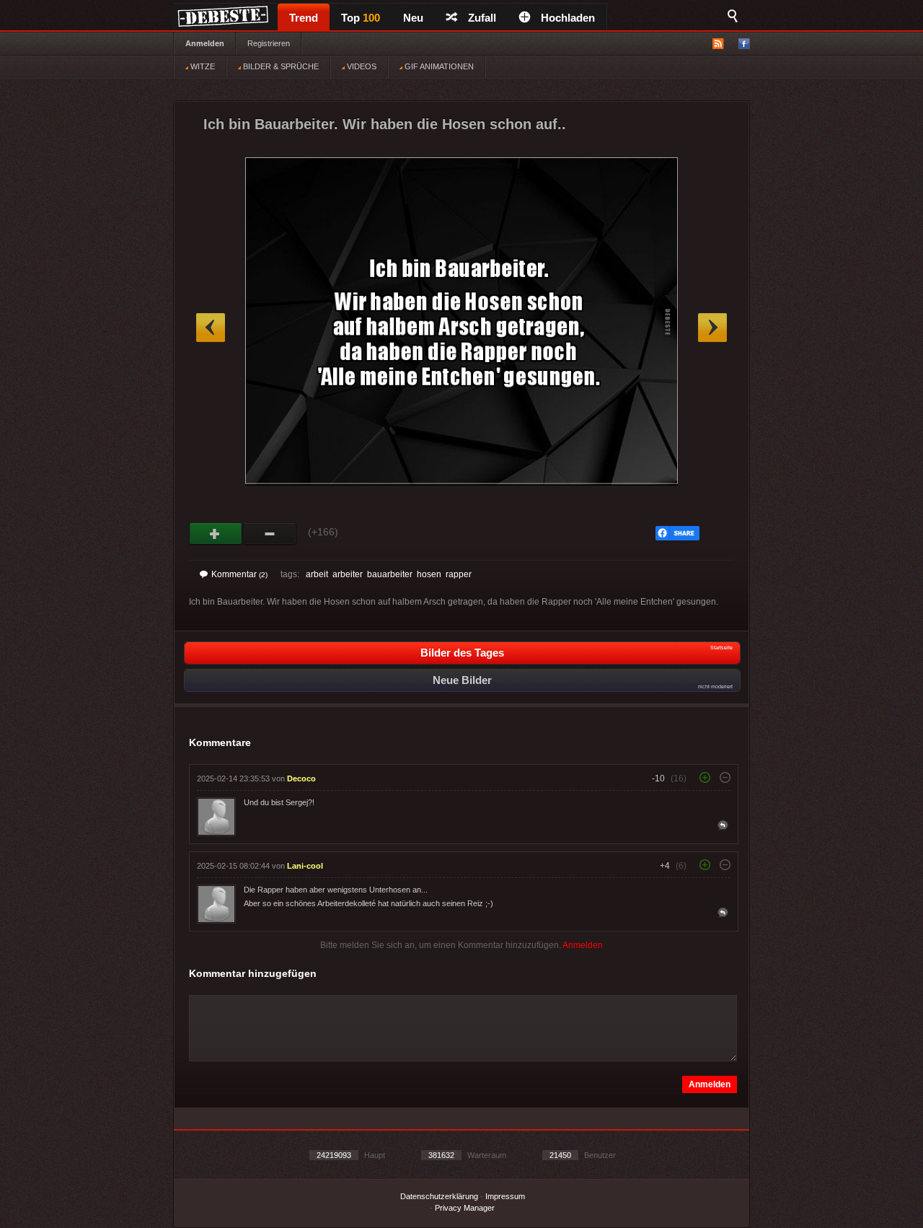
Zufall (482, 18)
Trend (303, 18)
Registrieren (268, 43)
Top (360, 18)
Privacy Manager (465, 1207)
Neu (413, 18)
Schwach (270, 533)
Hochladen (568, 18)
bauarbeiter (389, 574)
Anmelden (204, 43)
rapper (459, 574)
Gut (216, 533)
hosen (429, 574)
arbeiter (347, 574)
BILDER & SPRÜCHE (280, 66)
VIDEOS (360, 66)
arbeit (317, 574)
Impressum (505, 1196)
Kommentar (239, 574)
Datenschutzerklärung (439, 1196)
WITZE (201, 66)
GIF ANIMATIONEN (438, 66)
